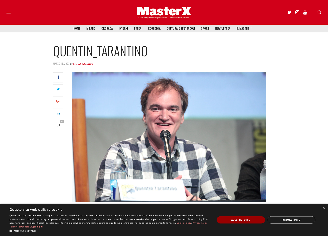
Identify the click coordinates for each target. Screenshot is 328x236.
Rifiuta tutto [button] (291, 219)
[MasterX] (164, 12)
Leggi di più (36, 226)
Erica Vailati (83, 63)
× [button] (323, 207)
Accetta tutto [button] (240, 219)
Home (76, 28)
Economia (154, 28)
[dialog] (164, 220)
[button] (109, 231)
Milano (90, 28)
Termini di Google (19, 226)
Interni (123, 28)
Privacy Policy (199, 222)
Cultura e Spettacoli (181, 28)
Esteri (138, 28)
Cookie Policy (184, 222)
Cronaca (107, 28)
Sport (205, 28)
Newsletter (222, 28)
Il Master (243, 28)
